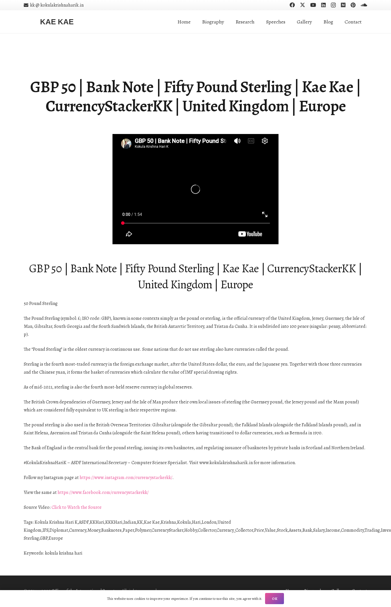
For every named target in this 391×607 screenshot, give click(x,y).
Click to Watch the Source (77, 507)
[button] (259, 22)
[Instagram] (333, 5)
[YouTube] (313, 4)
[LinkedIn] (323, 4)
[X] (302, 4)
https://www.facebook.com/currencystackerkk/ (103, 492)
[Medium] (343, 4)
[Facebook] (292, 4)
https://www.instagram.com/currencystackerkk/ (126, 477)
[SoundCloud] (364, 4)
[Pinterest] (353, 4)
